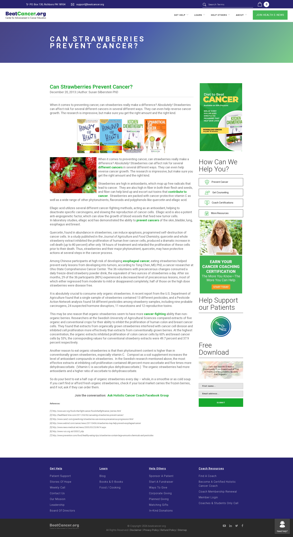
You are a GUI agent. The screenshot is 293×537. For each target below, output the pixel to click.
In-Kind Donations (161, 510)
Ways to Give (158, 487)
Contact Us (57, 493)
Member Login (208, 497)
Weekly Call (57, 487)
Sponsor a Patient (161, 476)
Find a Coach (208, 476)
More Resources (220, 213)
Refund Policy (168, 530)
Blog (103, 476)
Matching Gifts (158, 504)
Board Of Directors (62, 510)
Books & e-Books (111, 481)
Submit (221, 403)
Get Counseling (220, 192)
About (240, 15)
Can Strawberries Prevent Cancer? (91, 87)
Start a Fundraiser (161, 481)
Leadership (57, 504)
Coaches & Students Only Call (218, 503)
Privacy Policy (151, 530)
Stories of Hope (60, 481)
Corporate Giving (160, 493)
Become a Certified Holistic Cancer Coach (217, 483)
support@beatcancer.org (90, 4)
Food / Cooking (110, 487)
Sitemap (182, 530)
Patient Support (60, 476)
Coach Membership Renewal (218, 491)
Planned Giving (159, 499)
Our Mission (57, 499)
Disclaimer (136, 530)
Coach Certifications (222, 202)
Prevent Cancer (219, 182)
